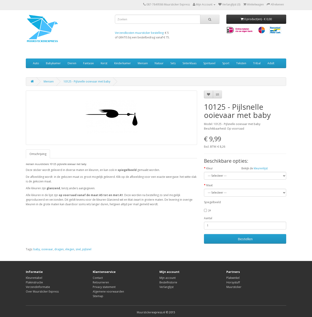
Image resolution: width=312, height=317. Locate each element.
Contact (98, 278)
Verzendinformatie (38, 287)
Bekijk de (254, 168)
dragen (59, 249)
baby (36, 249)
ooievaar (47, 249)
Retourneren (101, 282)
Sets (173, 63)
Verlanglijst (166, 287)
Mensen (143, 63)
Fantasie (88, 63)
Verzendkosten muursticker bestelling (139, 33)
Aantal (208, 218)
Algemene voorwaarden (108, 291)
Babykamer (53, 63)
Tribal (257, 63)
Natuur (159, 63)
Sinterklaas (189, 63)
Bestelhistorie (168, 282)
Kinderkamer (122, 63)
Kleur (209, 168)
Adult (270, 63)
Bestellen (245, 239)
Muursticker (233, 287)
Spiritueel (209, 63)
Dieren (72, 63)
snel (78, 249)
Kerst (104, 63)
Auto (36, 63)
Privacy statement (104, 287)
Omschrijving (37, 154)
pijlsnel (86, 249)
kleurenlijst (261, 168)
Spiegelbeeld (212, 202)
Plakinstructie (34, 282)
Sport (225, 63)
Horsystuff (233, 282)
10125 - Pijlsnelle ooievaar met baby (86, 81)
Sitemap (98, 296)
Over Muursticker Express (42, 291)
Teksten (241, 63)
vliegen (69, 249)
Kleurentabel (34, 278)
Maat (209, 185)
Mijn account (167, 278)
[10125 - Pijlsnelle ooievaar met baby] (111, 118)
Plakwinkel (233, 278)
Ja (210, 210)
